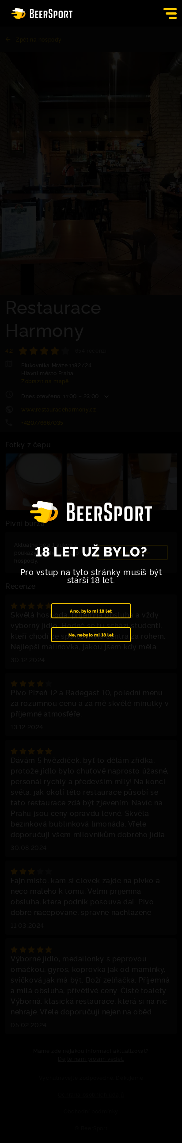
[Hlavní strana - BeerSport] (41, 13)
